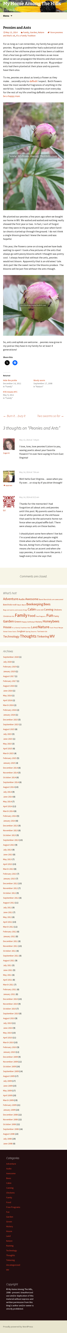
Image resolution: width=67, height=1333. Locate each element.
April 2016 (7, 700)
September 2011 (11, 955)
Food (31, 615)
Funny (56, 616)
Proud (56, 628)
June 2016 (7, 690)
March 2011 (8, 984)
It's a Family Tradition (26, 35)
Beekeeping (34, 604)
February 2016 (9, 710)
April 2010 (7, 1037)
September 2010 (11, 1013)
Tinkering (43, 636)
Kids (29, 628)
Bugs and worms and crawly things (15, 610)
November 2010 (10, 1003)
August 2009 (8, 1076)
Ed (4, 510)
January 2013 (9, 878)
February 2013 (9, 873)
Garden (33, 32)
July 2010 (7, 1023)
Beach (19, 605)
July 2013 (7, 849)
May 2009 (7, 1090)
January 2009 (9, 1109)
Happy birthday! (28, 622)
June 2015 (7, 738)
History (38, 621)
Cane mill (39, 610)
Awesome (31, 599)
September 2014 (11, 782)
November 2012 (10, 888)
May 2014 (7, 801)
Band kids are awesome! (53, 599)
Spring (28, 632)
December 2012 (10, 883)
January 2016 (9, 714)
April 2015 (7, 748)
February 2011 (9, 989)
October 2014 (9, 777)
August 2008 (8, 1134)
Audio (22, 599)
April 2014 (7, 806)
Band (41, 599)
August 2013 (8, 844)
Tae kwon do (42, 631)
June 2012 (7, 912)
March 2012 (8, 926)
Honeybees (51, 621)
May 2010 (7, 1032)
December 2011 (10, 941)
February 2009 (9, 1105)
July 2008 (7, 1138)
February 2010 (9, 1047)
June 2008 (7, 1143)
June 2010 (7, 1028)
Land (34, 627)
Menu (6, 15)
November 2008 (10, 1119)
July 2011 (7, 965)
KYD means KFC (10, 391)
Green (17, 621)
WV (52, 636)
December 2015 (10, 719)
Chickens (58, 609)
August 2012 (8, 902)
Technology (11, 636)
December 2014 (10, 767)
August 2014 (8, 787)
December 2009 (10, 1056)
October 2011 (9, 950)
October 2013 (9, 835)
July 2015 (7, 734)
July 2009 (7, 1081)
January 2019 (9, 671)
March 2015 (8, 753)
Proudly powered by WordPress (18, 1326)
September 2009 (11, 1071)
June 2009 (7, 1085)
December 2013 (10, 825)
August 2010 (8, 1018)
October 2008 (9, 1124)
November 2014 (10, 772)
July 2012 (7, 907)
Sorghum (21, 631)
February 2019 (9, 666)
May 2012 (7, 917)
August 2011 (8, 960)
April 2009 (7, 1095)
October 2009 (9, 1066)
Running (10, 1245)
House (7, 627)
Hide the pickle (10, 380)
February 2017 (9, 681)
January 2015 (9, 763)
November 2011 (10, 946)
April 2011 (7, 979)
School (5, 632)
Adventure (10, 599)
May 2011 (7, 975)
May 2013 (7, 859)
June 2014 (7, 796)
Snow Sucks (12, 632)
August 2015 (8, 729)
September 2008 (11, 1129)
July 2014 (7, 791)
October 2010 (9, 1008)
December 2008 (10, 1114)
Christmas (7, 616)
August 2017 (8, 676)
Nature (41, 32)
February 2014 (9, 816)
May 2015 (7, 743)
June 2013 (7, 854)
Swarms (34, 632)
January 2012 (9, 936)
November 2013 (10, 830)
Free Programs (41, 616)
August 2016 (8, 685)
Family (26, 32)
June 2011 (7, 970)
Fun (49, 615)
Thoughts (28, 636)
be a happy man (11, 96)
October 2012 (9, 893)
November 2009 (10, 1061)
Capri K (6, 453)
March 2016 (8, 705)
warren (9, 485)
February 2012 (9, 931)
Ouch (51, 628)
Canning (48, 609)
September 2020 (11, 657)
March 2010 (8, 1042)
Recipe (60, 628)
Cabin (32, 609)
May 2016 (7, 695)
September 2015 (11, 724)
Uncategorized (13, 1265)
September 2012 (11, 897)
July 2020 (7, 661)
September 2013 (11, 840)
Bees (46, 604)
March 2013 (8, 869)
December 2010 (10, 999)
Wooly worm (39, 380)
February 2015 (9, 758)
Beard (24, 605)
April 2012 (7, 922)
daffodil (33, 81)
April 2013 (7, 864)
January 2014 (9, 820)
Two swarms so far (50, 416)
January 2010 (9, 1052)
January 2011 (9, 994)
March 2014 (8, 811)
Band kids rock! (10, 604)
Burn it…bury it (14, 416)
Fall (13, 616)
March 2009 (8, 1100)
